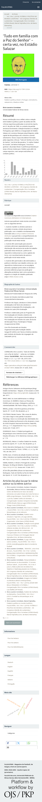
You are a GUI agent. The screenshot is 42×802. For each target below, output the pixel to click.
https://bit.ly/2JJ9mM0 (20, 393)
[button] (11, 743)
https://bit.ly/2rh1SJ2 (10, 467)
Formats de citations (14, 372)
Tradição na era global (31, 523)
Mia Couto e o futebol (31, 508)
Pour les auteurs (13, 643)
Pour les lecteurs (13, 638)
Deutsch (10, 662)
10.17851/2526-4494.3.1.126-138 (16, 361)
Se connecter (36, 2)
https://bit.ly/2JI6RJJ (29, 426)
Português (11, 684)
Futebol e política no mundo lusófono (20, 603)
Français (10, 675)
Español (10, 671)
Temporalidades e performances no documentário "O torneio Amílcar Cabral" (21, 562)
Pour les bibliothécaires (15, 647)
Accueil (6, 14)
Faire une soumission (13, 623)
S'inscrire (26, 2)
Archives (15, 14)
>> (7, 618)
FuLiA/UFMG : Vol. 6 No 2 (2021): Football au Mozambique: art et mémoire (20, 596)
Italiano (10, 680)
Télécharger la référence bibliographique (21, 377)
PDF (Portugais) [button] (21, 80)
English (10, 667)
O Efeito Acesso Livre (15, 277)
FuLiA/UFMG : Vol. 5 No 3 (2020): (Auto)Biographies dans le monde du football (22, 544)
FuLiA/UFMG (6, 7)
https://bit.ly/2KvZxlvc (13, 459)
